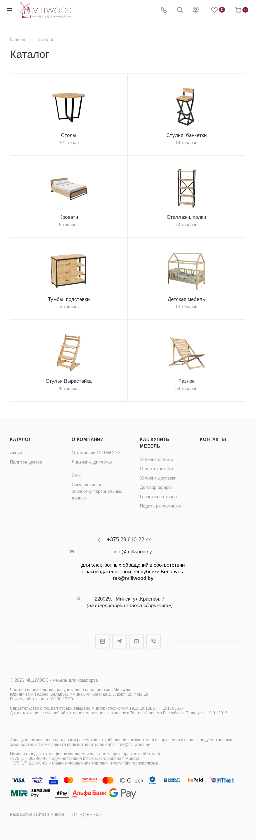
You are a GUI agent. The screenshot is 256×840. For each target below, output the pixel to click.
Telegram (119, 641)
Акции (16, 452)
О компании (88, 439)
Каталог (20, 439)
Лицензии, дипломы (92, 462)
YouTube (136, 641)
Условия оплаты (156, 459)
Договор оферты (156, 487)
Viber (153, 641)
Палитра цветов (26, 462)
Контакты (213, 439)
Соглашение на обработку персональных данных (97, 491)
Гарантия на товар (158, 496)
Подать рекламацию (160, 505)
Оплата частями (156, 468)
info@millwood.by (133, 551)
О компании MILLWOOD (96, 452)
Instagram (102, 641)
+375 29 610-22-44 (129, 539)
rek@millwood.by (133, 578)
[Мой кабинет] (196, 10)
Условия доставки (158, 478)
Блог (76, 475)
